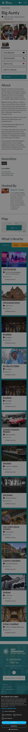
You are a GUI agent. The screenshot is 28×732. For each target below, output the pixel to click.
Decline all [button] (14, 726)
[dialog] (14, 713)
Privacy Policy (12, 706)
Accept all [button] (14, 722)
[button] (14, 708)
